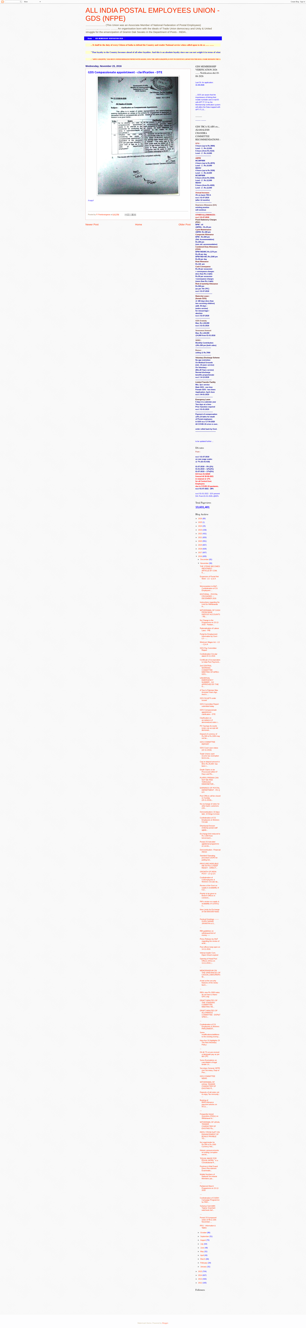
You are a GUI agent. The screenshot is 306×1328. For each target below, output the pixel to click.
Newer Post (92, 224)
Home (90, 38)
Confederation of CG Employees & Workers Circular (209, 820)
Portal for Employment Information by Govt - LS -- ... (209, 636)
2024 (200, 526)
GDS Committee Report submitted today (209, 705)
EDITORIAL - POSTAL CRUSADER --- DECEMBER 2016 (209, 596)
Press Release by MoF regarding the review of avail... (209, 941)
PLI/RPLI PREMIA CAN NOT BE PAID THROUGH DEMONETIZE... (209, 781)
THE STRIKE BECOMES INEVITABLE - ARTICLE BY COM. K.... (210, 569)
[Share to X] (130, 215)
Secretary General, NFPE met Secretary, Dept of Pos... (210, 1070)
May (202, 1251)
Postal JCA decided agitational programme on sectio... (209, 844)
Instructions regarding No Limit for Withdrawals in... (209, 604)
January (203, 1267)
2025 (200, 522)
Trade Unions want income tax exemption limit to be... (209, 756)
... (200, 927)
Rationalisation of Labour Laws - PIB (209, 629)
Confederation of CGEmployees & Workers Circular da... (209, 880)
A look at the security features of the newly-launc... (209, 983)
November (204, 563)
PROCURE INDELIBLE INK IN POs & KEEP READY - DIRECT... (209, 866)
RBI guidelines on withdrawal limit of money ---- (207, 933)
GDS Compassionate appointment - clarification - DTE (208, 712)
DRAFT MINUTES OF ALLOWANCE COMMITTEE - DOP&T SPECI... (210, 1014)
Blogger (165, 1323)
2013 (200, 1279)
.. (200, 915)
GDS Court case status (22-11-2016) (209, 749)
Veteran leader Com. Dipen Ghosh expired (209, 954)
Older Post (185, 224)
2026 (200, 519)
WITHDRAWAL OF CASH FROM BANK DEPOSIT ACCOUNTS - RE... (210, 613)
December (204, 559)
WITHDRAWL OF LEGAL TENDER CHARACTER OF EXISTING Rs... (210, 1125)
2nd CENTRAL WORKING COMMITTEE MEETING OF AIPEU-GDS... (209, 670)
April (202, 1255)
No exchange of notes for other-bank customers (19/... (209, 806)
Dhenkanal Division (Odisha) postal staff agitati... (208, 828)
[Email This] (126, 215)
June (202, 1248)
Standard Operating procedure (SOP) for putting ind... (209, 858)
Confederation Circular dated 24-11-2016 (208, 655)
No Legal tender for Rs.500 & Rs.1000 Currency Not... (208, 1144)
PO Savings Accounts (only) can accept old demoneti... (209, 728)
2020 (200, 541)
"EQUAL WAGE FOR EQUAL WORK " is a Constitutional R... (209, 1160)
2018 (200, 549)
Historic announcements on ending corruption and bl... (209, 1152)
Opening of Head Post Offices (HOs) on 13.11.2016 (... (208, 961)
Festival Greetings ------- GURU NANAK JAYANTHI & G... (209, 921)
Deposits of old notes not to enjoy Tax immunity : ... (210, 1094)
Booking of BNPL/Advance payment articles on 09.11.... (208, 1103)
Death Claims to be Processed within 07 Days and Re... (208, 772)
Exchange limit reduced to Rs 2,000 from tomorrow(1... (210, 836)
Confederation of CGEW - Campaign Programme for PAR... (210, 1200)
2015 (200, 1271)
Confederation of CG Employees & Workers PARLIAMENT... (209, 1027)
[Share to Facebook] (132, 215)
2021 (200, 537)
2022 (200, 534)
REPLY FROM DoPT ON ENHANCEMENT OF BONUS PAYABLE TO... (210, 1135)
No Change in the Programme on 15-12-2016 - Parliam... (209, 622)
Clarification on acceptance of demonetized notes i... (209, 720)
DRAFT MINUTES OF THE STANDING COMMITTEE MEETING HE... (208, 1003)
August (203, 1240)
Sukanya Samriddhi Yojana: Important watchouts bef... (207, 1208)
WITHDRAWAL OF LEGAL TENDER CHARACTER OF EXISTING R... (208, 1085)
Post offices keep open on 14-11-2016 (210, 948)
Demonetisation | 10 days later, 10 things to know (210, 813)
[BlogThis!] (128, 215)
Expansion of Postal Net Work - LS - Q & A (209, 578)
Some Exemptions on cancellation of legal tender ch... (208, 1062)
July (202, 1244)
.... (201, 582)
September (204, 1236)
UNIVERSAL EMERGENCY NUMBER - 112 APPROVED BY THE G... (209, 682)
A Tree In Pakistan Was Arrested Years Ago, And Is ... (209, 692)
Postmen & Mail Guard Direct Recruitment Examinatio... (209, 1168)
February (204, 1263)
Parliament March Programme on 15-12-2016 (209, 1188)
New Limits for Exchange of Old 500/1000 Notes (209, 911)
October (203, 1233)
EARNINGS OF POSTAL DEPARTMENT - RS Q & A (210, 790)
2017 (200, 552)
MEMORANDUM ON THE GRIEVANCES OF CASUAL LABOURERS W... (210, 974)
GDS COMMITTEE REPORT (207, 743)
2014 (200, 1275)
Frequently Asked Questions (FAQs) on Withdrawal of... (209, 1116)
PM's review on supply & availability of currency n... (209, 904)
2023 (200, 530)
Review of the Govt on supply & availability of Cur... (209, 888)
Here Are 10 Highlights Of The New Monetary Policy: (210, 1043)
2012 (200, 1283)
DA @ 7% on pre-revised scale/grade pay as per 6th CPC (209, 1054)
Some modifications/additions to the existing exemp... (210, 1035)
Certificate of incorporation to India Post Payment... (210, 661)
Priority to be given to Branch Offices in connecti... (208, 896)
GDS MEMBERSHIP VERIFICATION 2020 (109, 38)
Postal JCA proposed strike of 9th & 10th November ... (208, 1220)
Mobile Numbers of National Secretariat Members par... (208, 1176)
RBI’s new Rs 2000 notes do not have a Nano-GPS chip (210, 994)
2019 (200, 545)
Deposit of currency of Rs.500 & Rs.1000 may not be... (210, 736)
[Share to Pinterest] (135, 215)
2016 (200, 556)
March (203, 1259)
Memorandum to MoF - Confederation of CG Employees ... (209, 588)
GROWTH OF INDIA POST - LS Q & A (208, 873)
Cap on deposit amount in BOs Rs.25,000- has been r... (210, 764)
